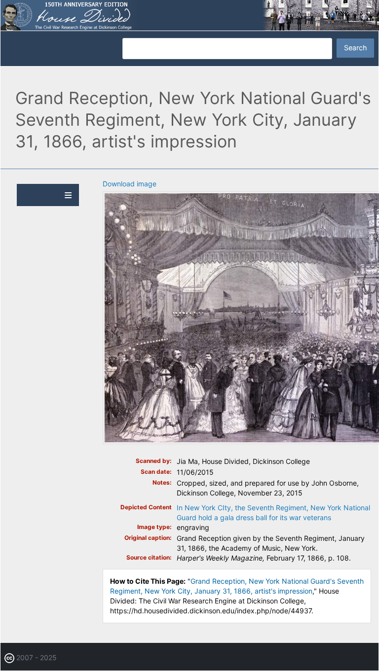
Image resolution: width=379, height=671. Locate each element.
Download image (129, 183)
